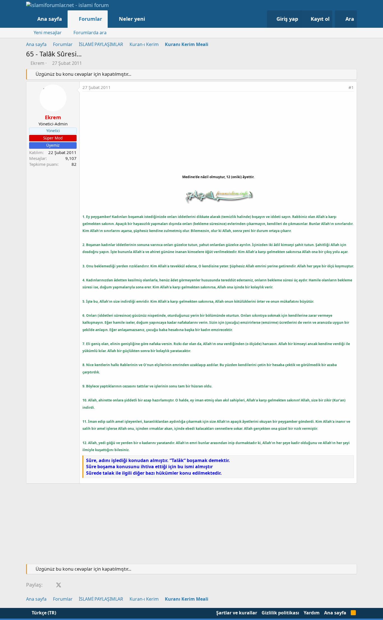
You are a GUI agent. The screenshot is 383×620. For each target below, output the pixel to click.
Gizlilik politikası (280, 613)
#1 (351, 87)
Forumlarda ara (90, 32)
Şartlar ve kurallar (236, 613)
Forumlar (90, 18)
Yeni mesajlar (48, 32)
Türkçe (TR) (43, 613)
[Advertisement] (218, 133)
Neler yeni (132, 18)
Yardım (312, 613)
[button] (151, 18)
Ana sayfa (49, 18)
